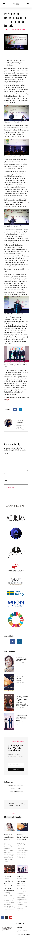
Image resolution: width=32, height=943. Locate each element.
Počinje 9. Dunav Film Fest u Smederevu (21, 678)
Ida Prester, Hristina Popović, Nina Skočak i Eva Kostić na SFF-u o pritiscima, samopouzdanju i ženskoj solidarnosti (22, 700)
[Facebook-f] (12, 641)
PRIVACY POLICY (16, 788)
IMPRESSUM (12, 785)
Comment (7, 453)
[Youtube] (10, 917)
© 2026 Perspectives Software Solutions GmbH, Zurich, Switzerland (7, 929)
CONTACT (20, 785)
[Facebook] (2, 917)
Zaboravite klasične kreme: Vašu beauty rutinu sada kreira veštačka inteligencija (21, 719)
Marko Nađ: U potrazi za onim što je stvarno (21, 659)
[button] (3, 3)
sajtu (7, 400)
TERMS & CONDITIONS (16, 791)
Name (6, 473)
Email (6, 480)
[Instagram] (19, 641)
